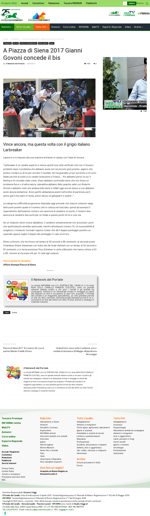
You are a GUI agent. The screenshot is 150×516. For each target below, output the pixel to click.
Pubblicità (6, 460)
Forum (79, 465)
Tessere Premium (12, 418)
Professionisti (83, 442)
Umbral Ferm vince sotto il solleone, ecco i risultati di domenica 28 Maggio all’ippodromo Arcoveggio (75, 351)
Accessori (117, 425)
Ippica (42, 442)
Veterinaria (82, 453)
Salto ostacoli (43, 43)
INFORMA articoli (48, 433)
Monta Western (47, 447)
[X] (13, 70)
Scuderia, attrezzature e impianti (91, 444)
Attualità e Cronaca (49, 427)
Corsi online (9, 436)
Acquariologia (119, 427)
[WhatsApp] (26, 70)
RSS (3, 480)
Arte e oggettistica (122, 436)
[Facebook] (6, 70)
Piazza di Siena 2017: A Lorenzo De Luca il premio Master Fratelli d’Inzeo (23, 350)
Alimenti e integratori (86, 425)
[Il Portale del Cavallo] (39, 16)
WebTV (6, 427)
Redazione (7, 457)
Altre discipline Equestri (51, 462)
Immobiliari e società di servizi (90, 433)
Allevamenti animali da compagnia (128, 430)
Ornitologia (118, 447)
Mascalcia (81, 439)
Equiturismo (45, 430)
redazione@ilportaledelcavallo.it (39, 509)
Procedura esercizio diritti (13, 477)
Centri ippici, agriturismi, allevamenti (93, 427)
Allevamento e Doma (49, 422)
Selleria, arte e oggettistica (89, 447)
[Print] (40, 70)
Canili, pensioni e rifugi (123, 439)
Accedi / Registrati (10, 452)
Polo (42, 453)
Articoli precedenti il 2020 (88, 462)
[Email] (33, 70)
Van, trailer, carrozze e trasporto (91, 450)
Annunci (6, 432)
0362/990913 (12, 509)
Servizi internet (9, 463)
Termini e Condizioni (11, 474)
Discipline (15, 39)
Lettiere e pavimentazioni (88, 436)
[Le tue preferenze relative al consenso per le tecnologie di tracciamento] (5, 513)
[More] (47, 70)
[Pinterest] (20, 70)
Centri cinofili (119, 442)
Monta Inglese (46, 444)
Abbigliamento (83, 422)
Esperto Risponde (12, 441)
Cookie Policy (8, 471)
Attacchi (44, 425)
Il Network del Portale (15, 63)
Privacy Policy (8, 468)
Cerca (132, 3)
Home (5, 39)
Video (5, 445)
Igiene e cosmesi (84, 430)
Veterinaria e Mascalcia (50, 459)
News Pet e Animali (49, 450)
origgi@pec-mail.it (66, 509)
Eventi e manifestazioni (28, 43)
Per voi (15, 43)
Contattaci (7, 455)
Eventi (14, 312)
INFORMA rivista (11, 422)
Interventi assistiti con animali (53, 436)
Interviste (44, 439)
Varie (51, 43)
